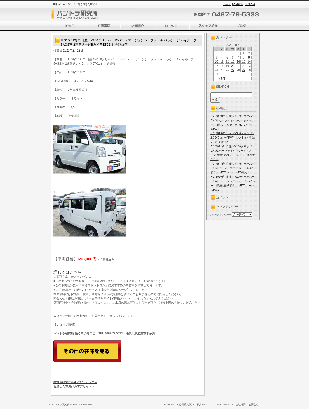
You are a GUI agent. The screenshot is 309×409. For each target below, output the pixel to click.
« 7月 (221, 78)
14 (238, 61)
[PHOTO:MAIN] (127, 149)
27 (232, 70)
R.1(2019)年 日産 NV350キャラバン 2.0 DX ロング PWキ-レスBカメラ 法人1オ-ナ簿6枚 (232, 137)
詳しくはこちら (67, 272)
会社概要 (238, 4)
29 (243, 70)
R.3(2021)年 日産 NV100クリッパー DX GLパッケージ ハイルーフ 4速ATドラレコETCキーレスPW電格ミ (232, 168)
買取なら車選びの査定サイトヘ (74, 386)
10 (216, 61)
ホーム (227, 4)
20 (232, 66)
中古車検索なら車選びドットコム (75, 382)
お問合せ (250, 4)
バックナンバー (220, 214)
